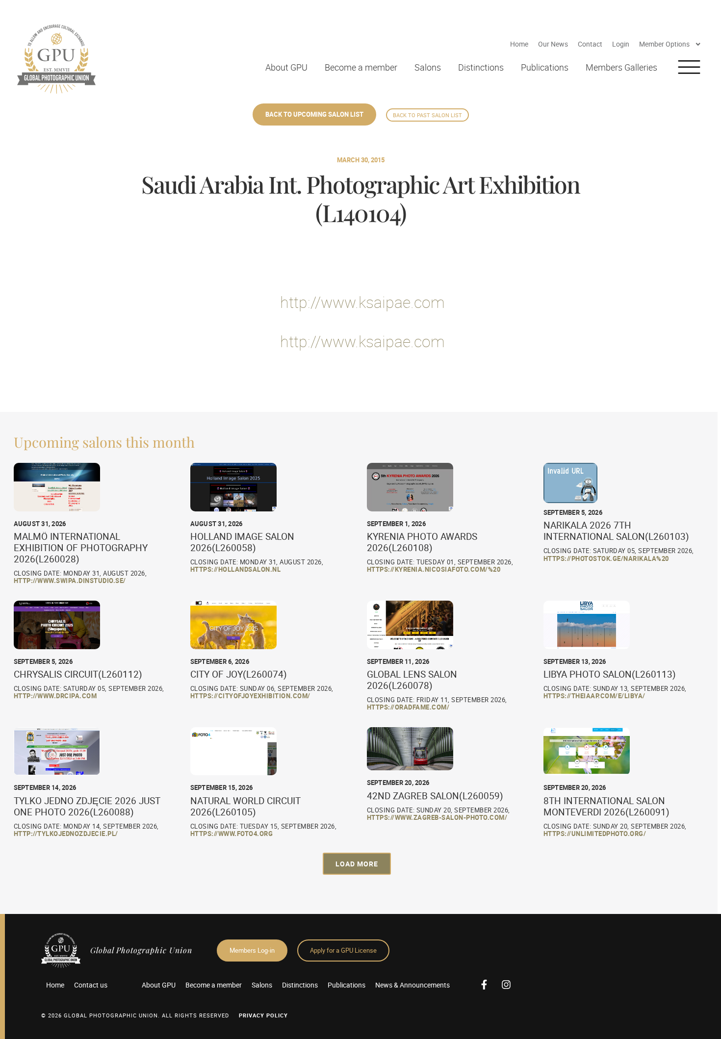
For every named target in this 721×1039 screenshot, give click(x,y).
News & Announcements (412, 984)
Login (620, 44)
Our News (553, 44)
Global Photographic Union (141, 950)
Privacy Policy (263, 1015)
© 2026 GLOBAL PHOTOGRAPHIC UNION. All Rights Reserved (135, 1015)
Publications (544, 67)
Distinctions (481, 67)
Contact (590, 44)
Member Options (664, 44)
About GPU (286, 67)
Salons (427, 67)
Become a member (361, 67)
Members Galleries (621, 67)
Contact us (90, 984)
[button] (357, 864)
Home (519, 44)
